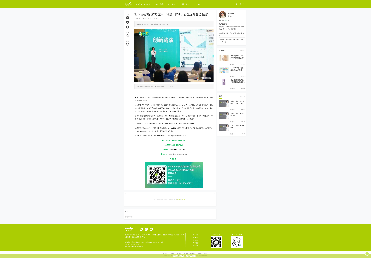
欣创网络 (206, 253)
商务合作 (196, 243)
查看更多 (242, 50)
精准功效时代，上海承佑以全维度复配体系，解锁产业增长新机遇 (237, 59)
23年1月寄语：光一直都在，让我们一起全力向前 (237, 103)
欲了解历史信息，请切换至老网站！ (185, 256)
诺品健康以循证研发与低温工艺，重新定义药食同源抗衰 (237, 82)
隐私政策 (179, 253)
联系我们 (196, 237)
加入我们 (196, 240)
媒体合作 (196, 245)
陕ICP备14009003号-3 (190, 253)
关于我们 (196, 235)
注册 (183, 199)
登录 (178, 199)
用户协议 (172, 253)
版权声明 (165, 253)
